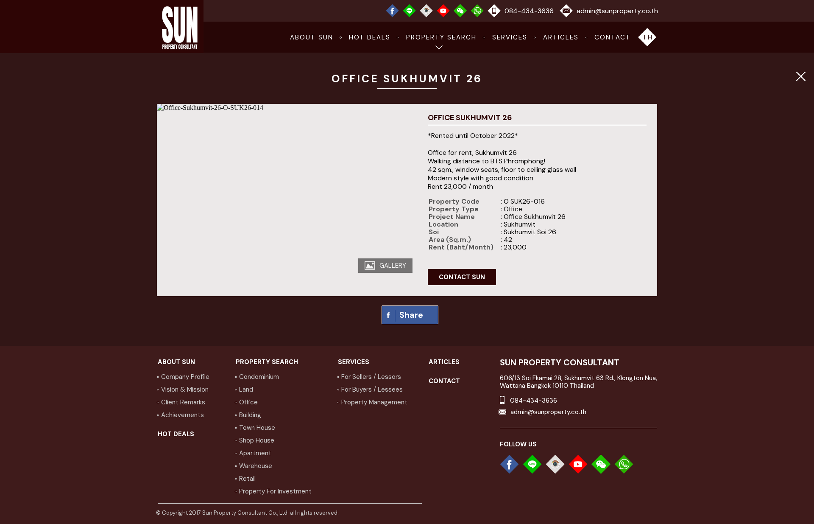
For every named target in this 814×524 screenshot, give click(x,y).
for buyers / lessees (372, 389)
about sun (311, 37)
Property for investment (275, 491)
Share (411, 314)
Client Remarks (183, 402)
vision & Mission (185, 389)
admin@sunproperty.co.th (617, 10)
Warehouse (255, 466)
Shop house (256, 440)
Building (250, 415)
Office (248, 402)
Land (246, 389)
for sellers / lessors (371, 377)
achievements (182, 415)
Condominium (259, 377)
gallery (392, 265)
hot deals (369, 37)
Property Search (441, 37)
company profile (185, 377)
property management (374, 402)
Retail (247, 478)
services (509, 37)
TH (648, 37)
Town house (257, 427)
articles (561, 37)
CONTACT (612, 37)
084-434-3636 (529, 10)
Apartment (255, 453)
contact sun (462, 277)
